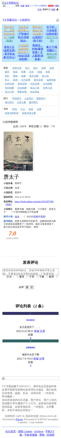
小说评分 (25, 19)
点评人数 (21, 102)
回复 (31, 109)
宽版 (53, 9)
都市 (7, 72)
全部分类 (16, 68)
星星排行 (41, 98)
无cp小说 (9, 92)
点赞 (39, 109)
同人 (7, 80)
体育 (48, 72)
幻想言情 (9, 84)
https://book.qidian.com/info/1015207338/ (34, 201)
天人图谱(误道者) (37, 55)
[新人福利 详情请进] (9, 6)
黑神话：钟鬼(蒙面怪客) (37, 49)
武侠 (43, 68)
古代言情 (25, 80)
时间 (14, 109)
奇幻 (35, 68)
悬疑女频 (22, 92)
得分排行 (9, 102)
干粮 (41, 276)
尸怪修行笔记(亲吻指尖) (23, 37)
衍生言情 (34, 84)
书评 (42, 216)
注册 (22, 6)
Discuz (19, 419)
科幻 (7, 76)
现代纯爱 (9, 88)
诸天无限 (33, 76)
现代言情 (38, 80)
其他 (15, 80)
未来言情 (22, 84)
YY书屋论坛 (10, 19)
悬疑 (15, 76)
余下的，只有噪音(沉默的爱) (52, 30)
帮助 (42, 434)
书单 (36, 216)
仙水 (17, 216)
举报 (36, 331)
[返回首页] (10, 2)
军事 (23, 72)
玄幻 (27, 68)
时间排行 (16, 98)
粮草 (51, 276)
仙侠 (51, 68)
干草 (31, 276)
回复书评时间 (12, 113)
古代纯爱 (47, 84)
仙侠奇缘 (51, 80)
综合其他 (34, 92)
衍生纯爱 (22, 88)
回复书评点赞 (29, 113)
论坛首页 (10, 431)
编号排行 (33, 102)
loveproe (31, 319)
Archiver (38, 431)
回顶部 (50, 434)
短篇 (23, 76)
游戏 (39, 72)
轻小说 (45, 76)
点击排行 (29, 98)
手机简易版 (30, 434)
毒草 (21, 276)
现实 (15, 72)
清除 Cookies (25, 431)
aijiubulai (30, 347)
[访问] (9, 204)
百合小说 (34, 88)
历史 (31, 72)
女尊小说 (47, 88)
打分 (22, 109)
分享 (42, 331)
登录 (27, 6)
